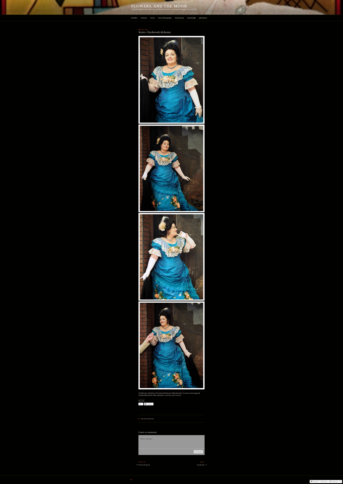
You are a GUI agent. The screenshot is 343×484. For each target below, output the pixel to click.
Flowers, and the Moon (159, 6)
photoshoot (203, 18)
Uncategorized (147, 418)
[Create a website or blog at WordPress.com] (131, 480)
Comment (198, 452)
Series (152, 18)
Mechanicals (179, 18)
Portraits (144, 18)
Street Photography (165, 18)
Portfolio (134, 18)
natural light (191, 18)
